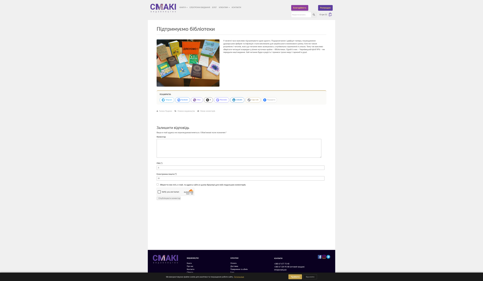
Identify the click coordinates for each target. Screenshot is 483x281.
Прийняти (295, 277)
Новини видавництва (186, 111)
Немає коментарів (207, 111)
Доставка (234, 266)
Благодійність (299, 8)
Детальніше (239, 277)
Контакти (236, 7)
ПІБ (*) (159, 163)
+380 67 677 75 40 (281, 264)
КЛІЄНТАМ (223, 7)
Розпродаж (325, 8)
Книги (182, 7)
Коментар (161, 137)
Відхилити (310, 277)
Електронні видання (200, 7)
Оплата (233, 263)
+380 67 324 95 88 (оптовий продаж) (289, 267)
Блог (214, 7)
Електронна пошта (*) (167, 174)
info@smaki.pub (280, 270)
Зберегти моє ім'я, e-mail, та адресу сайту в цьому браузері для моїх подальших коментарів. (203, 185)
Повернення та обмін (239, 269)
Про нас (190, 266)
